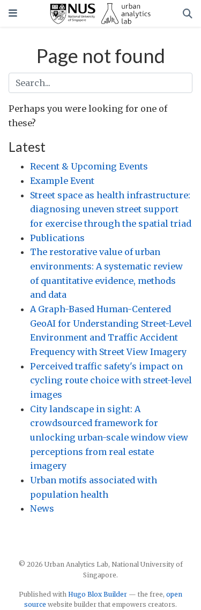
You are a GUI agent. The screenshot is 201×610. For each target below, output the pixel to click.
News (42, 508)
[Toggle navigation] (13, 13)
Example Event (62, 180)
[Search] (187, 13)
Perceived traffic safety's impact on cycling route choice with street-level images (111, 380)
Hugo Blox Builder (97, 594)
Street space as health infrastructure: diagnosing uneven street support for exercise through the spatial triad (110, 209)
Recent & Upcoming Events (89, 166)
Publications (57, 238)
